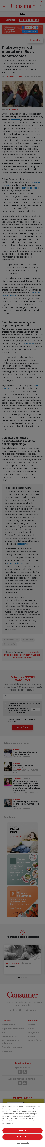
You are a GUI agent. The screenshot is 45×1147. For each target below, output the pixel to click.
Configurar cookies (23, 1143)
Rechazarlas (22, 1137)
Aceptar (22, 1130)
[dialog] (22, 1125)
